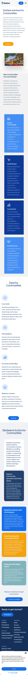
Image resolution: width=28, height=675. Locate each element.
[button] (25, 653)
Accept (14, 669)
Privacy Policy (14, 672)
